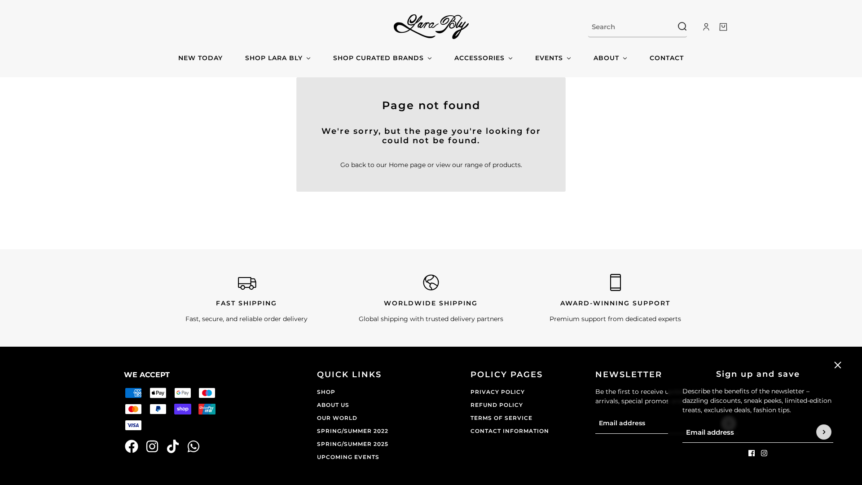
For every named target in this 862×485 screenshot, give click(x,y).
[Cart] (723, 27)
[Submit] (823, 432)
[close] (837, 365)
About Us (333, 404)
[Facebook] (131, 446)
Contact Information (510, 431)
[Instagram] (152, 446)
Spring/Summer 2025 (352, 444)
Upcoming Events (348, 457)
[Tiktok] (172, 446)
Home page (407, 165)
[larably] (431, 26)
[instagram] (764, 453)
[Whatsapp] (193, 446)
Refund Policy (497, 404)
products (507, 165)
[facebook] (751, 453)
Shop (326, 391)
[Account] (706, 27)
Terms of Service (501, 417)
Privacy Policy (498, 391)
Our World (337, 417)
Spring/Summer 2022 (352, 431)
